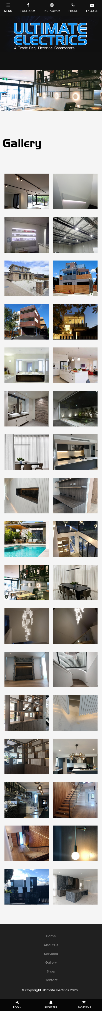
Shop (51, 971)
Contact (51, 980)
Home (51, 936)
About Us (51, 945)
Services (51, 954)
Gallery (51, 962)
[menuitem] (51, 936)
